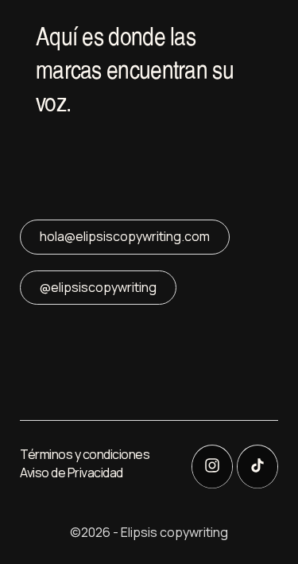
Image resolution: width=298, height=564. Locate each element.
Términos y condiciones (84, 454)
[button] (107, 32)
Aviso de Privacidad (71, 472)
